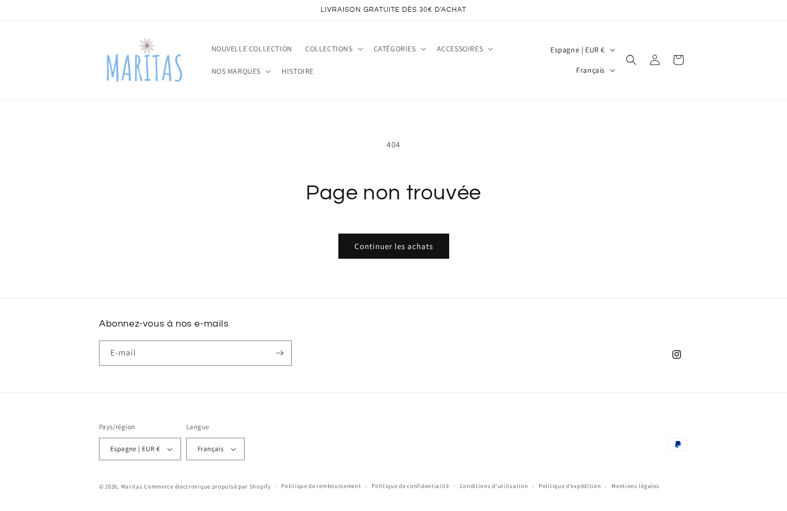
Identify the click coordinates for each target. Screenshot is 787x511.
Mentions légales (635, 486)
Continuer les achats (393, 246)
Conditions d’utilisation (494, 486)
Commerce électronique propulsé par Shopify (207, 486)
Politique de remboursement (321, 486)
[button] (333, 48)
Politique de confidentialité (410, 486)
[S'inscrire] (279, 353)
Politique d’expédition (570, 486)
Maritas (132, 486)
